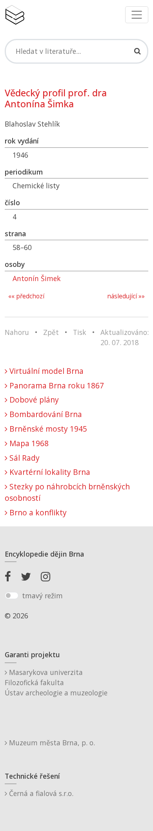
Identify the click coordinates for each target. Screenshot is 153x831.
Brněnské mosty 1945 (47, 428)
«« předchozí (26, 296)
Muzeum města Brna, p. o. (51, 742)
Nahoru (17, 332)
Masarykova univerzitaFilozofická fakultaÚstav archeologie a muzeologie (56, 682)
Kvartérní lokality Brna (48, 472)
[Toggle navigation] (136, 14)
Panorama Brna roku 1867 (55, 385)
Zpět (51, 332)
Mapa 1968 (28, 443)
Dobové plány (33, 399)
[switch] (11, 595)
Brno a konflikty (37, 512)
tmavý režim (42, 595)
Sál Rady (23, 457)
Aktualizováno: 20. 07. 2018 (124, 337)
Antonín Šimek (37, 278)
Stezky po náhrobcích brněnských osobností (67, 492)
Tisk (79, 332)
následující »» (126, 296)
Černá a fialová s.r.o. (40, 793)
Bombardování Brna (44, 414)
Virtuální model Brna (45, 371)
